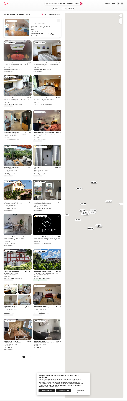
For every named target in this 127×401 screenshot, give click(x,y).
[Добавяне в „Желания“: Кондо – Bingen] (59, 146)
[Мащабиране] (120, 19)
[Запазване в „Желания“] (58, 20)
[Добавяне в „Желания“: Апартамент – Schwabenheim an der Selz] (59, 216)
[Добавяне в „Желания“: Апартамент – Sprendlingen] (29, 112)
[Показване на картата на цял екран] (120, 15)
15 (41, 357)
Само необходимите (63, 390)
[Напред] (44, 357)
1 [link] (23, 357)
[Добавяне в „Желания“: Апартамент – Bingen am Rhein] (59, 251)
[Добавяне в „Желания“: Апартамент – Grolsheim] (29, 286)
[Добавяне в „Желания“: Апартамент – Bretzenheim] (29, 181)
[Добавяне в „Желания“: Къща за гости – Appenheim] (29, 320)
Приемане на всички (47, 390)
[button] (40, 33)
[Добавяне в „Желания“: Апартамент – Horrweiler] (29, 42)
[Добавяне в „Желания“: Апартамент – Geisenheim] (29, 251)
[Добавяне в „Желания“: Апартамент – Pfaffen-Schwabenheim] (59, 112)
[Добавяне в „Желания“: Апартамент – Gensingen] (29, 77)
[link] (20, 357)
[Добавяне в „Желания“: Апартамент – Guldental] (59, 286)
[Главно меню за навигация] (122, 3)
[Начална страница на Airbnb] (7, 3)
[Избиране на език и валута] (118, 3)
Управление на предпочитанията (80, 391)
